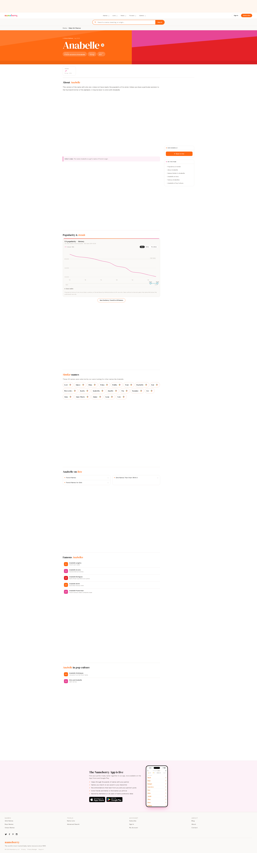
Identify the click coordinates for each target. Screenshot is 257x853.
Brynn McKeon (69, 38)
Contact (195, 828)
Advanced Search (73, 824)
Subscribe (246, 15)
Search (160, 22)
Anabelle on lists (173, 176)
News (122, 15)
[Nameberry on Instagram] (17, 834)
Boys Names (9, 824)
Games (141, 15)
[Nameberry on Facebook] (9, 834)
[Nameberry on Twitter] (6, 834)
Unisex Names (10, 828)
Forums (131, 15)
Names (105, 15)
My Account (133, 828)
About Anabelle (173, 170)
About (194, 824)
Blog (193, 821)
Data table (69, 289)
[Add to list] (102, 45)
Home (65, 28)
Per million (154, 246)
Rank (142, 246)
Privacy (23, 849)
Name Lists (71, 821)
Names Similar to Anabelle (176, 173)
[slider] (150, 283)
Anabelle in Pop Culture (175, 183)
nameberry (12, 842)
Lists (114, 15)
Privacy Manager (32, 849)
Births (147, 246)
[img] (111, 265)
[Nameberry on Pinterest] (13, 834)
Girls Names (9, 821)
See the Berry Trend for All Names (111, 300)
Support (41, 849)
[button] (179, 154)
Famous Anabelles (174, 180)
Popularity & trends (174, 166)
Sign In (236, 15)
